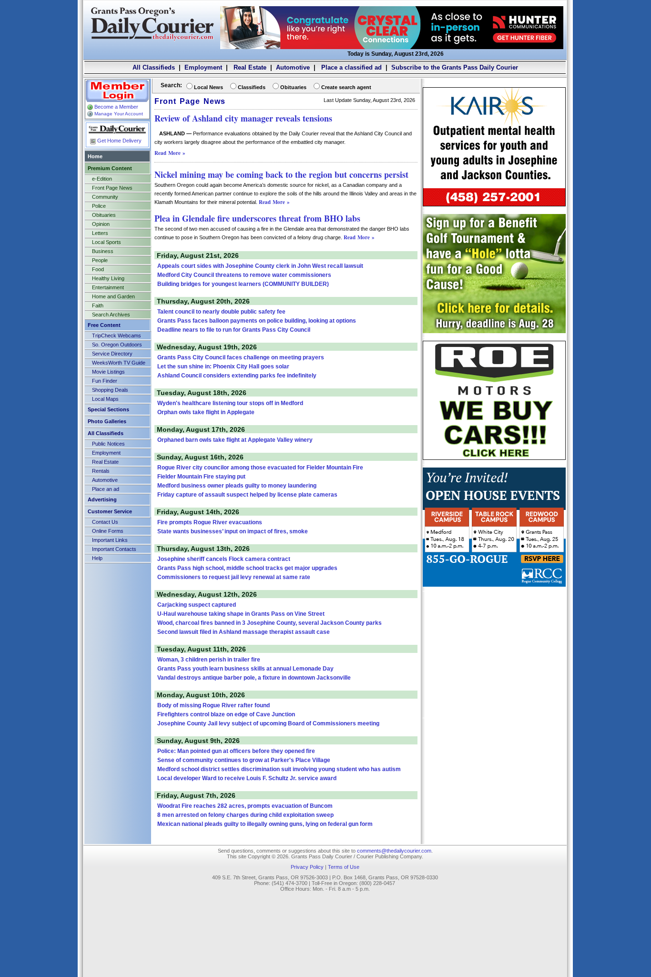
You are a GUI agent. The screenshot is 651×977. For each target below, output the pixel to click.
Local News (208, 87)
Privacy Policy (307, 867)
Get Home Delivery (119, 140)
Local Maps (105, 399)
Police (99, 206)
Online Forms (107, 531)
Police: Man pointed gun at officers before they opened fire (236, 751)
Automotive (293, 67)
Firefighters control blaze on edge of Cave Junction (226, 714)
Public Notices (108, 444)
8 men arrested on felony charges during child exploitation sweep (245, 815)
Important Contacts (114, 549)
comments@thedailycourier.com (394, 851)
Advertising (102, 499)
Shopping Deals (110, 390)
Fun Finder (104, 381)
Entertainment (108, 287)
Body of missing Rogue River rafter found (213, 705)
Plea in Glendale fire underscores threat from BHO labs (257, 218)
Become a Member (116, 107)
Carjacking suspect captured (196, 604)
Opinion (101, 224)
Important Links (110, 540)
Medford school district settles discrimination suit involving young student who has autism (279, 769)
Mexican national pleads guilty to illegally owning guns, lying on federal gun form (265, 824)
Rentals (101, 471)
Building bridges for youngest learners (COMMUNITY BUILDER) (243, 284)
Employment (203, 67)
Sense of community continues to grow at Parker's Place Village (243, 760)
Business (102, 251)
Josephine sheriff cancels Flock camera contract (223, 559)
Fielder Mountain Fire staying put (201, 476)
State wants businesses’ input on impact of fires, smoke (232, 531)
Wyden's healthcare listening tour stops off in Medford (230, 403)
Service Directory (112, 353)
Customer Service (110, 511)
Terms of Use (343, 867)
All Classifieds (153, 67)
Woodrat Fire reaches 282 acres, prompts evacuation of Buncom (245, 806)
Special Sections (108, 409)
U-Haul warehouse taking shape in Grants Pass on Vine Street (241, 614)
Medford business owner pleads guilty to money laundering (236, 485)
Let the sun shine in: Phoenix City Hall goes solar (223, 366)
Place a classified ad (350, 67)
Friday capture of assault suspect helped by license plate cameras (247, 494)
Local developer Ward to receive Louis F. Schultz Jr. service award (246, 778)
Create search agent (346, 87)
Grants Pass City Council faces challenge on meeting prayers (240, 357)
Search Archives (111, 314)
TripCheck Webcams (116, 335)
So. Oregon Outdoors (117, 344)
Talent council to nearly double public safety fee (221, 311)
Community (105, 197)
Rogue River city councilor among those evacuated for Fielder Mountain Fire (260, 467)
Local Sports (106, 242)
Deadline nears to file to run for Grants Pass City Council (233, 329)
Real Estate (249, 67)
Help (97, 558)
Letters (100, 233)
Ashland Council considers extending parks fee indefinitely (236, 375)
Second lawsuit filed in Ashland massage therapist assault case (243, 632)
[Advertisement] (494, 653)
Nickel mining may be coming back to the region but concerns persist (281, 174)
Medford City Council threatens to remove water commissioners (244, 275)
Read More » (169, 153)
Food (98, 269)
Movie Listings (108, 372)
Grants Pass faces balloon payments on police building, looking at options (256, 320)
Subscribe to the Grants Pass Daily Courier (454, 67)
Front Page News (112, 188)
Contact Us (105, 522)
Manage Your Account (118, 113)
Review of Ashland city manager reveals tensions (243, 118)
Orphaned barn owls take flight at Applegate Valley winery (235, 440)
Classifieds (251, 87)
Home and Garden (113, 296)
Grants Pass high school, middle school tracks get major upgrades (247, 568)
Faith (97, 305)
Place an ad (105, 489)
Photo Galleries (107, 421)
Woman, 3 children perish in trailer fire (208, 659)
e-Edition (102, 179)
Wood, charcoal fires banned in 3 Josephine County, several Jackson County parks (269, 623)
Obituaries (104, 215)
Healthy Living (108, 278)
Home (95, 156)
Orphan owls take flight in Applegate (205, 412)
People (100, 260)
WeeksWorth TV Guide (118, 363)
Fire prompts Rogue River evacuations (209, 522)
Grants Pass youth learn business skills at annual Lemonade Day (245, 668)
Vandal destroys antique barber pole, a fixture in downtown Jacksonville (254, 677)
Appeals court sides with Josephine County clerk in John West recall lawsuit (260, 266)
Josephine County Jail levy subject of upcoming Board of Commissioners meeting (268, 723)
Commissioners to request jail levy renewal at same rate (233, 577)
